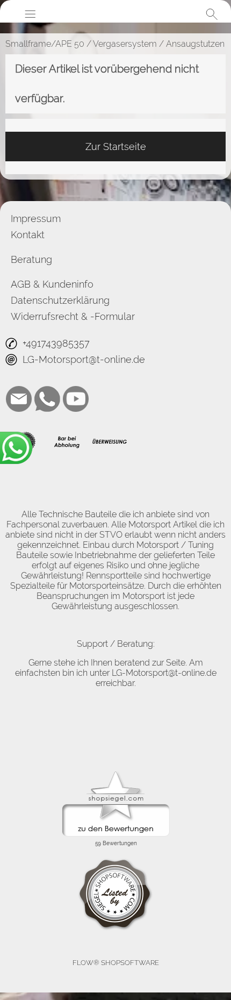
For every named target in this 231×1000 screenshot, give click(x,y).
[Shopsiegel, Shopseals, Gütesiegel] (116, 774)
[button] (30, 14)
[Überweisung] (109, 442)
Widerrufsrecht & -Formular (73, 316)
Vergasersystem (125, 44)
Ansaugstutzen (195, 44)
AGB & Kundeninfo (52, 284)
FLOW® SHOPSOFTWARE (116, 963)
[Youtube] (75, 398)
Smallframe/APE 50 (44, 44)
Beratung (31, 259)
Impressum (36, 218)
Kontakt (28, 234)
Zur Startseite (115, 146)
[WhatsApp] (47, 398)
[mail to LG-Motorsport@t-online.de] (18, 398)
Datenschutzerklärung (60, 300)
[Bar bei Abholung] (67, 442)
